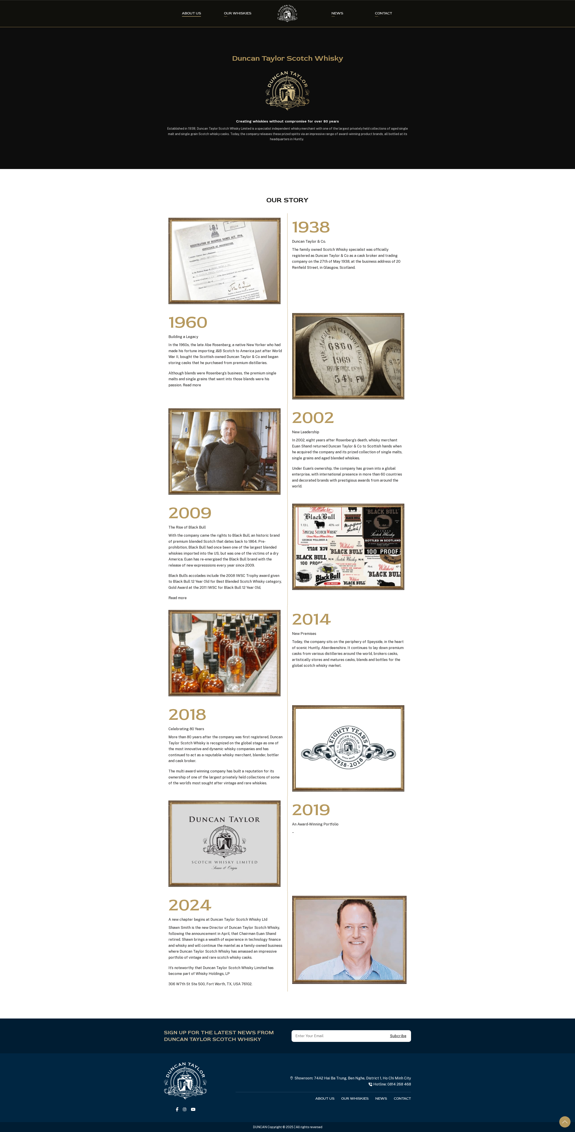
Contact (383, 13)
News (337, 13)
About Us (191, 13)
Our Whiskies (237, 13)
